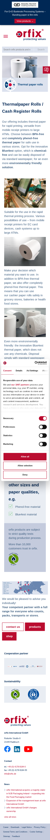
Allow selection (25, 465)
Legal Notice (27, 827)
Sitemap (6, 836)
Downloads (15, 827)
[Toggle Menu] (5, 36)
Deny (25, 475)
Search (41, 49)
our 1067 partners (20, 385)
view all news (10, 817)
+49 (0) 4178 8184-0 (16, 766)
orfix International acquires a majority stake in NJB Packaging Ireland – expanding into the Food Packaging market (25, 793)
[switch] (43, 427)
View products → (25, 21)
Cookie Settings (36, 832)
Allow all (25, 456)
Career (5, 827)
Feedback (16, 836)
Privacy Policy (40, 827)
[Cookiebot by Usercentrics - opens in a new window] (35, 363)
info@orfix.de (10, 774)
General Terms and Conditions (15, 832)
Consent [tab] (7, 370)
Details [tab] (19, 370)
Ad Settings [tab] (32, 370)
